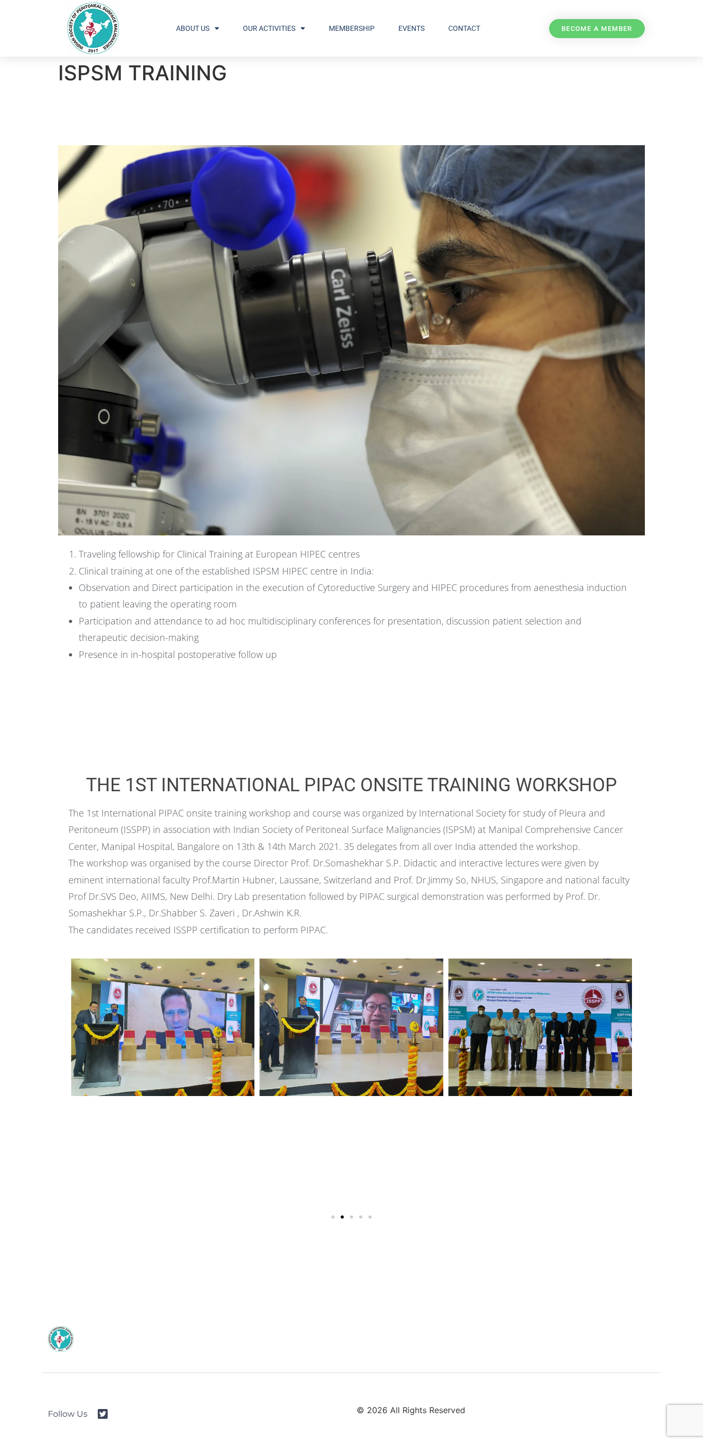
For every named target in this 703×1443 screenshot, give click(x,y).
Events (411, 28)
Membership (352, 28)
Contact (464, 28)
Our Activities (269, 28)
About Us (192, 28)
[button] (333, 1217)
